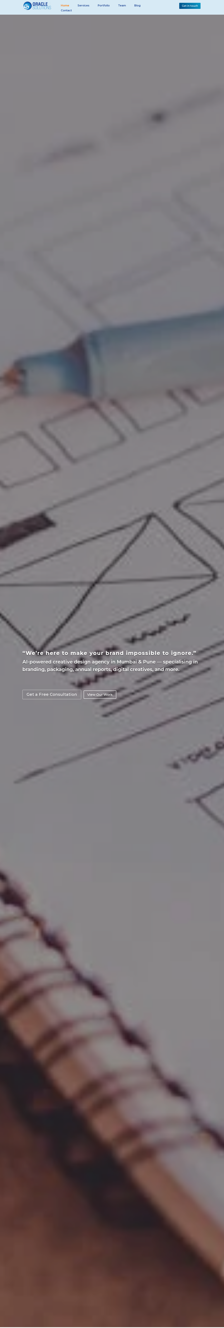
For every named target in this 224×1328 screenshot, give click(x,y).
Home (65, 5)
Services (83, 5)
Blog (137, 5)
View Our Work (100, 695)
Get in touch (190, 5)
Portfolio (104, 5)
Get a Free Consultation (52, 694)
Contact (66, 10)
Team (122, 5)
